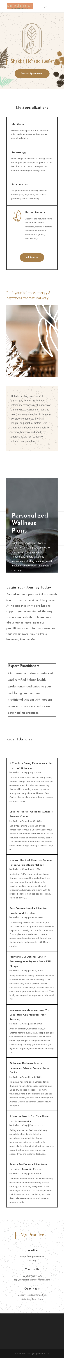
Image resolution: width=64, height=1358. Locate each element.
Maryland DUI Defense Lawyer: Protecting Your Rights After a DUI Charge (30, 962)
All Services (32, 257)
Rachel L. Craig (19, 773)
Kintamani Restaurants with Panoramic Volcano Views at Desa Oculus (29, 1068)
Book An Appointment (32, 73)
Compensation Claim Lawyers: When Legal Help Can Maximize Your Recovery (30, 1015)
